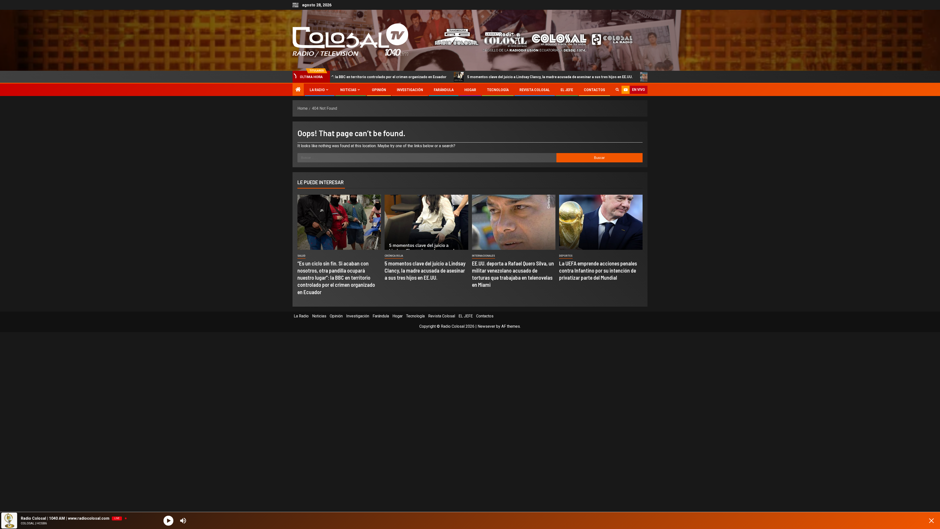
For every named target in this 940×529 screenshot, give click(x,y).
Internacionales (483, 255)
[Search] (617, 90)
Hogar (470, 90)
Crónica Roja (394, 255)
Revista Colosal (534, 90)
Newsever (486, 326)
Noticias (348, 90)
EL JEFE (567, 90)
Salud (301, 255)
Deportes (566, 255)
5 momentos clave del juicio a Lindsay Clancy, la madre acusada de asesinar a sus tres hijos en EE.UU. (484, 77)
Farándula (444, 90)
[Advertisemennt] (530, 40)
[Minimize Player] (931, 520)
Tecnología (498, 90)
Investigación (410, 90)
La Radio (317, 90)
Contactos (594, 90)
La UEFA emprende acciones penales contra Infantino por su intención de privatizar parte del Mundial (598, 270)
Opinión (379, 90)
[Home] (298, 89)
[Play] (168, 521)
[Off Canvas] (295, 5)
